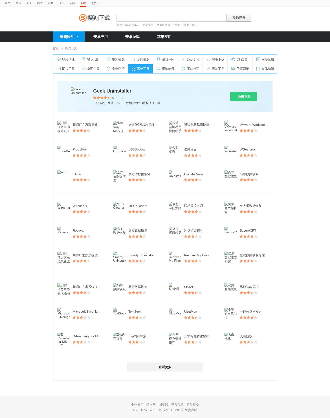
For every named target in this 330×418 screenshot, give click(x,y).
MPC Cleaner (137, 206)
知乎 (29, 3)
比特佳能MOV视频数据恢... (145, 124)
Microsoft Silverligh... (87, 311)
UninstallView (193, 174)
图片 (40, 3)
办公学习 (193, 59)
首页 (56, 48)
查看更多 (165, 367)
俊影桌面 (190, 149)
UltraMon (190, 311)
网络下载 (218, 59)
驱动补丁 (193, 69)
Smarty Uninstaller (141, 255)
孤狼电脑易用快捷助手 (200, 124)
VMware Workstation (254, 124)
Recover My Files (196, 255)
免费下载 (244, 96)
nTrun (77, 174)
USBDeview (136, 149)
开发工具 (218, 69)
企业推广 (137, 404)
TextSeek (134, 311)
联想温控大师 (193, 206)
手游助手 (148, 25)
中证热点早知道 (251, 311)
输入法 (151, 404)
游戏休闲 (168, 59)
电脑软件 (67, 37)
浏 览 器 (242, 59)
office (177, 25)
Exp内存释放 (137, 336)
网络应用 (268, 59)
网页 (7, 3)
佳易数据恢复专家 (252, 255)
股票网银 (243, 69)
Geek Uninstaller (112, 91)
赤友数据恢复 (137, 230)
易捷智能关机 (249, 287)
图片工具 (68, 69)
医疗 (61, 3)
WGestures (248, 149)
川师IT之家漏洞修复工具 (89, 124)
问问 (72, 3)
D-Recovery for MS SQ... (89, 336)
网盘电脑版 (163, 25)
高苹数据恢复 (249, 174)
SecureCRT (248, 230)
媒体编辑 (268, 69)
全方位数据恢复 (139, 174)
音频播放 (143, 59)
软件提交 (193, 404)
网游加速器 (132, 25)
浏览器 (163, 404)
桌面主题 (93, 69)
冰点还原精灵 (193, 230)
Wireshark (80, 206)
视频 (50, 3)
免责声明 (191, 410)
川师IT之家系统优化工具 (89, 255)
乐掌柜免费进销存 (196, 336)
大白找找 (246, 336)
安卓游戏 (132, 37)
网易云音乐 (190, 25)
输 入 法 (92, 59)
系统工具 (143, 69)
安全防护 (118, 69)
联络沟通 (68, 59)
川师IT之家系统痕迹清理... (89, 287)
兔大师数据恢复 (251, 206)
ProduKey (80, 149)
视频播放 (118, 59)
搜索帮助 (177, 404)
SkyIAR (189, 287)
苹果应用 (164, 37)
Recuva (78, 230)
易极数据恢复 (137, 287)
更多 (94, 3)
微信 (18, 3)
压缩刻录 (168, 69)
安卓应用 (100, 37)
